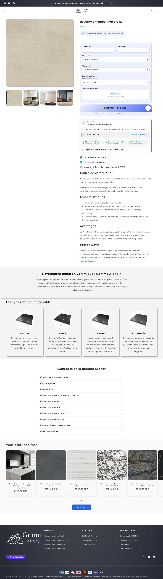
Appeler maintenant (139, 134)
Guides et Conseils (89, 536)
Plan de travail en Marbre (54, 544)
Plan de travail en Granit (54, 536)
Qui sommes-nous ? (90, 540)
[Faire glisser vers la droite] (86, 500)
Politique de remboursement (33, 577)
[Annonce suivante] (111, 3)
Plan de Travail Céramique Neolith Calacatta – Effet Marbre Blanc (20, 486)
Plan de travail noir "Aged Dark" (51, 485)
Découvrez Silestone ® (129, 540)
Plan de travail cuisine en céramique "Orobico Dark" (142, 485)
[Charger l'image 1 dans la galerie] (14, 98)
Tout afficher (81, 507)
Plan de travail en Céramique (56, 540)
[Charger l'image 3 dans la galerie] (48, 98)
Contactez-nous (88, 544)
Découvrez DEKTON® (129, 536)
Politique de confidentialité (55, 577)
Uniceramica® (126, 548)
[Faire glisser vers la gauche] (76, 500)
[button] (5, 10)
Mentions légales (141, 577)
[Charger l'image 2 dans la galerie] (31, 98)
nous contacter (87, 261)
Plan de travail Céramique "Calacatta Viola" (112, 485)
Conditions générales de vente (123, 577)
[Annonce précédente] (51, 3)
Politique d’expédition (92, 577)
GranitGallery (16, 577)
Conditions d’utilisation (74, 577)
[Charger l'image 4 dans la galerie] (65, 98)
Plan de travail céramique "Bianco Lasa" (81, 485)
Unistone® (124, 544)
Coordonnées (106, 577)
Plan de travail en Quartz (54, 548)
